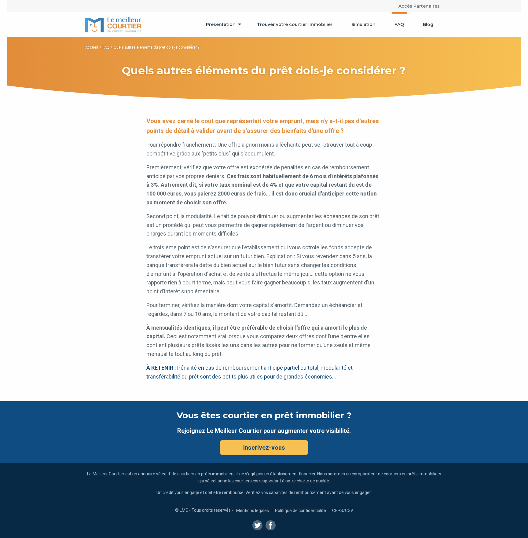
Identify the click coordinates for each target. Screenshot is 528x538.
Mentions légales (252, 510)
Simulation (363, 24)
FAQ (399, 24)
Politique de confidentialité (300, 510)
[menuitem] (222, 24)
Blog (428, 24)
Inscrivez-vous (264, 447)
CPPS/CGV (342, 510)
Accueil (91, 47)
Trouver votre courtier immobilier (294, 24)
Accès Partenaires (419, 6)
